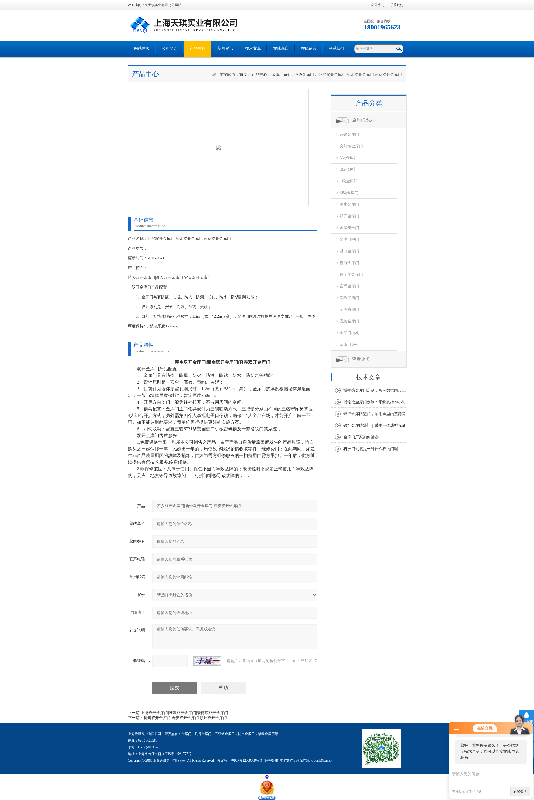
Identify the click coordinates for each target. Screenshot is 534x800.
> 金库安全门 (347, 228)
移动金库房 (266, 734)
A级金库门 (305, 75)
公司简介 (169, 48)
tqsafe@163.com (149, 747)
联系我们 (396, 5)
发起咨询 (520, 791)
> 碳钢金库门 (347, 134)
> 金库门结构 (347, 333)
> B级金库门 (347, 169)
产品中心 (197, 48)
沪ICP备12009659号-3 (247, 760)
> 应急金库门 (347, 321)
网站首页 (142, 48)
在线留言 (309, 48)
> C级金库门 (347, 181)
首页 (243, 75)
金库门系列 (281, 75)
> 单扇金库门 (347, 204)
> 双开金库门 (347, 216)
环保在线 (303, 760)
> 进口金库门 (347, 251)
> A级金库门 (347, 158)
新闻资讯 (225, 48)
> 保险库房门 (347, 298)
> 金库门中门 (347, 239)
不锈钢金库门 (225, 734)
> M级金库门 (347, 193)
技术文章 (253, 48)
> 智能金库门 (347, 263)
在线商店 (281, 48)
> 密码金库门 (347, 286)
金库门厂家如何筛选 (361, 437)
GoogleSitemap (321, 760)
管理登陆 (271, 760)
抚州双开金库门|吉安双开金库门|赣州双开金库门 (185, 718)
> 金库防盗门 (347, 309)
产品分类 (368, 103)
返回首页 (377, 5)
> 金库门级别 (347, 344)
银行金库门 (203, 734)
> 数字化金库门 (349, 274)
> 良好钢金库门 (349, 146)
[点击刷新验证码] (207, 661)
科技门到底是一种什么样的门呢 (370, 449)
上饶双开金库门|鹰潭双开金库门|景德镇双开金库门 (184, 713)
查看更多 (361, 359)
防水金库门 (246, 734)
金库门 (186, 734)
